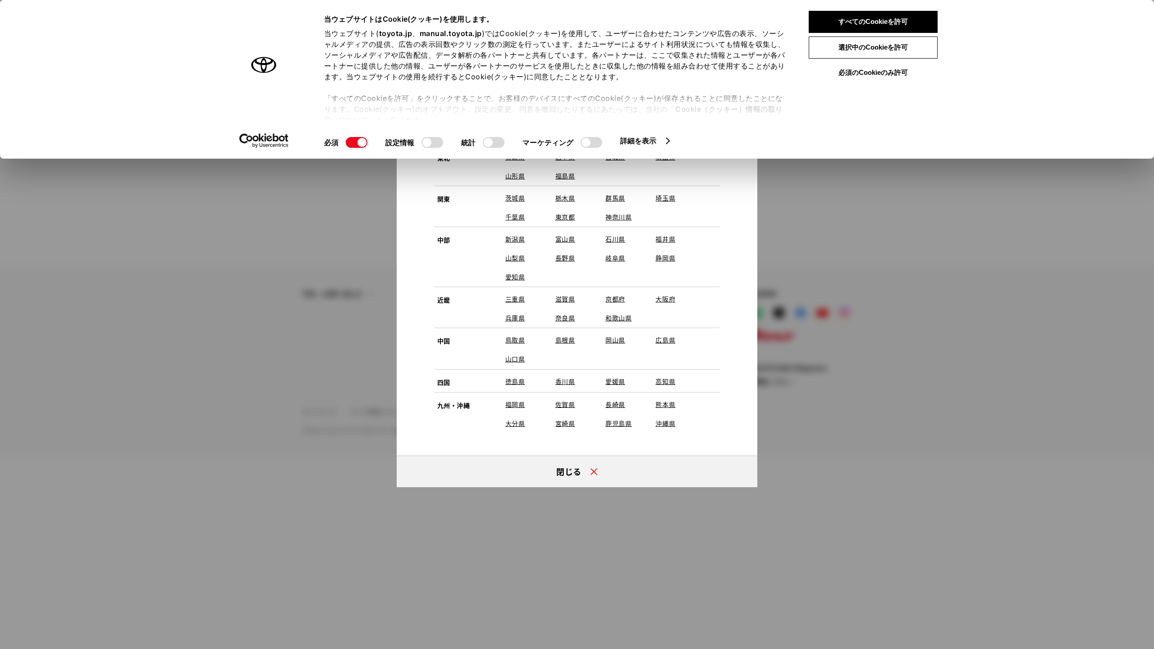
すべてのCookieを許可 (873, 21)
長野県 (565, 257)
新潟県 (515, 238)
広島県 (665, 339)
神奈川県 (618, 216)
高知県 (665, 381)
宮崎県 (565, 423)
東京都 (565, 216)
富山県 (565, 238)
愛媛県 (615, 381)
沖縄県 (665, 423)
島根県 (565, 339)
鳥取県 (515, 339)
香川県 (565, 381)
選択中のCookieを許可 (873, 47)
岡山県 (615, 339)
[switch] (432, 142)
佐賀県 (565, 404)
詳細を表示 (638, 140)
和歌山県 (618, 317)
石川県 (615, 238)
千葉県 (515, 216)
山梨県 (515, 257)
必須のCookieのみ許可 (873, 72)
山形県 (515, 175)
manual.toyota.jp (451, 33)
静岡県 (665, 257)
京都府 (615, 298)
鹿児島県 (618, 423)
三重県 (515, 298)
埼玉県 (665, 197)
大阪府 (665, 298)
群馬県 (615, 197)
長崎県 (615, 404)
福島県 (565, 175)
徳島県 (515, 381)
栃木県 (565, 197)
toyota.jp (395, 33)
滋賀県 (565, 298)
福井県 (665, 238)
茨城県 (515, 197)
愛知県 (515, 276)
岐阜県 (615, 257)
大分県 (515, 423)
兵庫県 (515, 317)
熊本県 (665, 404)
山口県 (515, 358)
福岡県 (515, 404)
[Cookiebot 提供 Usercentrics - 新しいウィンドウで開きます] (263, 140)
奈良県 (565, 317)
